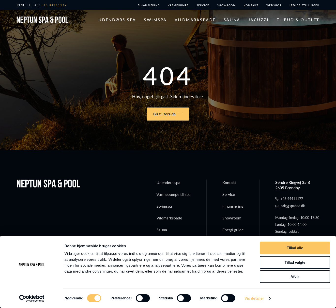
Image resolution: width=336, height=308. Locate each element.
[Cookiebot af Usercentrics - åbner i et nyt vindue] (31, 298)
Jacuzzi (258, 19)
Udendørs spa (117, 19)
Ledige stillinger (304, 5)
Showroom (226, 5)
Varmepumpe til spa (173, 194)
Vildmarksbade (195, 19)
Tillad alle (295, 248)
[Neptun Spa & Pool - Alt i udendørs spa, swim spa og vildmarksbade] (42, 19)
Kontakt (251, 5)
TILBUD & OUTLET (298, 19)
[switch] (143, 298)
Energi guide (233, 229)
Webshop (274, 5)
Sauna (232, 19)
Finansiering (149, 5)
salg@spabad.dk (293, 205)
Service (203, 5)
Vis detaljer (254, 298)
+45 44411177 (54, 5)
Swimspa (155, 19)
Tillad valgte (295, 262)
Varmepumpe (178, 5)
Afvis (294, 277)
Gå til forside (164, 114)
